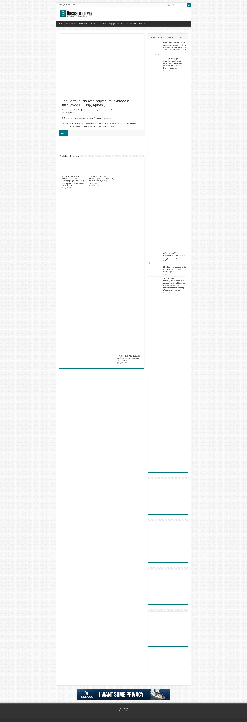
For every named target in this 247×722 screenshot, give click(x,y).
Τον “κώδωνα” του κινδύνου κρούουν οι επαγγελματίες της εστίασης (128, 358)
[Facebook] (171, 5)
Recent (152, 37)
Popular (161, 37)
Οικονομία (83, 24)
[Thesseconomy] (76, 13)
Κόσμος (142, 24)
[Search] (189, 5)
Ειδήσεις (102, 24)
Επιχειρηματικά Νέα (116, 24)
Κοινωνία (93, 24)
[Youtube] (173, 5)
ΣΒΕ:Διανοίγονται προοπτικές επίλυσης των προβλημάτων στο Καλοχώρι (174, 269)
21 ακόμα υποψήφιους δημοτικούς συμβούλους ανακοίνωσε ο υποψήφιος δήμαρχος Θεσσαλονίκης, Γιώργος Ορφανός (172, 63)
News (61, 24)
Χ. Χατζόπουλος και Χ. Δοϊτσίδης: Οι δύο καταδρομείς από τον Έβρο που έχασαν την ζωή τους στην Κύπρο (73, 180)
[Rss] (169, 5)
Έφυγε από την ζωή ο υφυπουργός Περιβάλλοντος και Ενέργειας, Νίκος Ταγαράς (101, 179)
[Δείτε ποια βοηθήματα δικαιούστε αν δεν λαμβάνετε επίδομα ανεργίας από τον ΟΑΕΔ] (155, 256)
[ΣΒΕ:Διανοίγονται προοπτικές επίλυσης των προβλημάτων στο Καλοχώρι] (155, 269)
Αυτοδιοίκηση (131, 24)
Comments (171, 37)
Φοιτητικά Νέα (71, 24)
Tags (180, 37)
